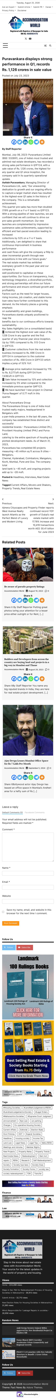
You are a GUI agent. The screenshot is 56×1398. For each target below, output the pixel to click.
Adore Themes (34, 1387)
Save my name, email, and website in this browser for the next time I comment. (29, 911)
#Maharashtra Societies (13, 1116)
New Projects (9, 1151)
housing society (22, 1138)
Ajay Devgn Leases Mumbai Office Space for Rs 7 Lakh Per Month (26, 762)
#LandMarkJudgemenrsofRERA (37, 1108)
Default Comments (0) (12, 812)
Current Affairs (19, 484)
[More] (42, 142)
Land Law (7, 1143)
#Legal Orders (41, 1112)
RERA (15, 1160)
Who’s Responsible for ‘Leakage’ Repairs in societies (25, 1310)
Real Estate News (30, 488)
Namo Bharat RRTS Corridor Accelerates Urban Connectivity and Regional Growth (32, 1342)
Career (48, 7)
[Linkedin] (25, 142)
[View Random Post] (45, 45)
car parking (36, 1121)
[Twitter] (19, 142)
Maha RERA (47, 1143)
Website (6, 895)
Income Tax (38, 1138)
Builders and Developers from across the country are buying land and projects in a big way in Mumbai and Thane (26, 662)
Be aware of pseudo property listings (24, 586)
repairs (6, 1160)
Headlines (18, 477)
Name (6, 867)
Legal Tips (33, 1143)
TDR (29, 1174)
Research (26, 1160)
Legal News (20, 1143)
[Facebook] (14, 142)
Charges (7, 1125)
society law (44, 1169)
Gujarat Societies (33, 1134)
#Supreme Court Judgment (39, 1116)
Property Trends (11, 488)
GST (20, 1134)
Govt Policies (9, 1134)
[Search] (50, 45)
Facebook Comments (35, 812)
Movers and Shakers (39, 484)
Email (6, 881)
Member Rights (33, 1147)
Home (4, 1285)
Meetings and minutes (13, 1147)
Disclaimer (22, 10)
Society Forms (29, 1169)
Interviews (30, 477)
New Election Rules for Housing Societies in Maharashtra (27, 1303)
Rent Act (43, 1156)
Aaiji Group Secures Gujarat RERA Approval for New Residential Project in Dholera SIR (34, 1330)
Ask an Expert (8, 7)
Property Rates (25, 1151)
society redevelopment (13, 1174)
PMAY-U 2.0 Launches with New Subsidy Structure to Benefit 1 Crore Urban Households (34, 1354)
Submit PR (37, 7)
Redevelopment (29, 1156)
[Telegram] (36, 142)
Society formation (11, 1169)
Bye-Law (24, 1121)
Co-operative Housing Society (27, 1125)
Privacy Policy (8, 10)
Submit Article (24, 7)
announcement (9, 1121)
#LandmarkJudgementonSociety (17, 1112)
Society (6, 1165)
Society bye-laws (20, 1165)
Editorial (23, 1130)
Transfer (38, 1174)
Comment (8, 829)
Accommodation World (14, 591)
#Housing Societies (11, 1108)
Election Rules (37, 1130)
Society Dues (38, 1165)
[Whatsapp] (30, 142)
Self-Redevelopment (42, 1160)
